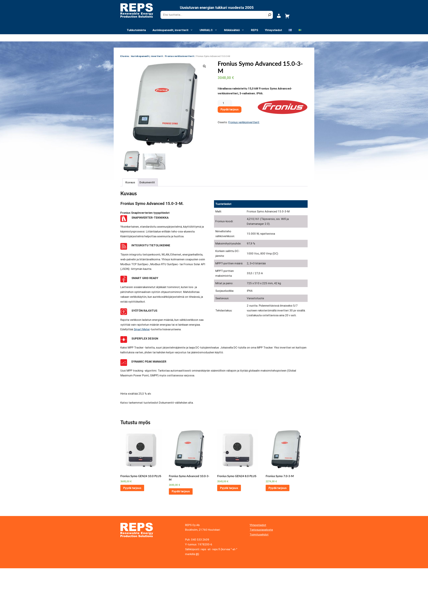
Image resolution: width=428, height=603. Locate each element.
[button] (204, 66)
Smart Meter (142, 329)
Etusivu (124, 56)
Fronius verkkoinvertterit (179, 56)
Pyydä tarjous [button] (132, 488)
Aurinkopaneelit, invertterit (170, 30)
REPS (254, 30)
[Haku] (269, 15)
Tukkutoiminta (136, 30)
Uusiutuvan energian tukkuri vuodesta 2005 (217, 7)
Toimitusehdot (259, 534)
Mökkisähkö (232, 30)
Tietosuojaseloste (261, 529)
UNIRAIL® (206, 30)
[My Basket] (287, 18)
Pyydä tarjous (230, 109)
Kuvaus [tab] (130, 182)
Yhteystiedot (273, 30)
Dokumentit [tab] (147, 182)
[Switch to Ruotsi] (300, 30)
